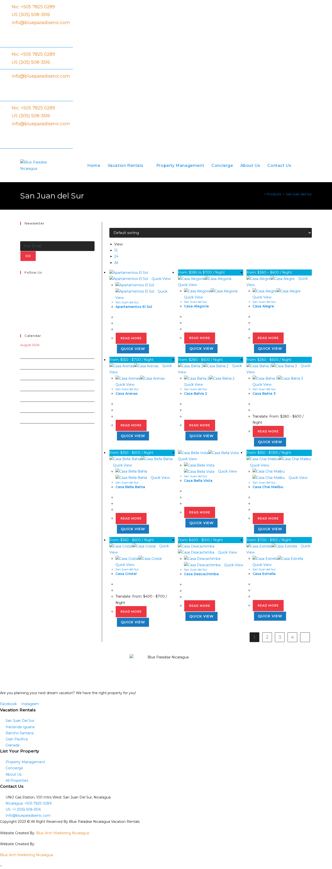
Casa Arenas (126, 393)
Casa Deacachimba (201, 574)
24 (116, 256)
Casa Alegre (263, 306)
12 (116, 250)
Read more (131, 338)
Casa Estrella (264, 574)
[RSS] (21, 321)
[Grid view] (110, 225)
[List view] (113, 225)
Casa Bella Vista (198, 480)
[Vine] (21, 310)
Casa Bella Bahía (130, 487)
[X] (21, 282)
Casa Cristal (126, 574)
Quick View (161, 279)
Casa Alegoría (196, 306)
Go (28, 256)
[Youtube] (21, 316)
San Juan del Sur (299, 194)
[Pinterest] (21, 304)
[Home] (261, 194)
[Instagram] (21, 293)
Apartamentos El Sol (133, 307)
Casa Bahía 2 (195, 393)
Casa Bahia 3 (264, 393)
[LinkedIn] (21, 299)
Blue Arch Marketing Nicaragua (62, 833)
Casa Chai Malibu (268, 487)
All (116, 262)
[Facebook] (21, 287)
